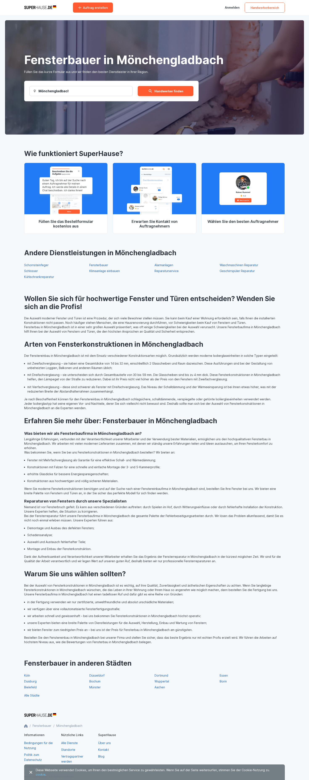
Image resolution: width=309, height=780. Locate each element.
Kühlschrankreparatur (39, 277)
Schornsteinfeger (36, 265)
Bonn (223, 681)
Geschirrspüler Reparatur (237, 271)
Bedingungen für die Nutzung (38, 745)
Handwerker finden (168, 91)
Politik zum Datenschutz (33, 757)
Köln (27, 675)
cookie (40, 774)
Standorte (68, 749)
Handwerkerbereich (265, 7)
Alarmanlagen (163, 265)
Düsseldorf (96, 675)
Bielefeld (30, 687)
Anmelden (232, 7)
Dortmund (161, 675)
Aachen (159, 687)
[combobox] (53, 91)
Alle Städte (32, 695)
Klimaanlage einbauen (104, 271)
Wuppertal (161, 681)
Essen (224, 675)
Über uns (104, 743)
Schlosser (31, 271)
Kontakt (103, 749)
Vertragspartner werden (72, 759)
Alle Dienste (69, 743)
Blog (101, 756)
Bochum (94, 681)
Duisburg (30, 681)
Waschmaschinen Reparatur (239, 265)
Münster (95, 687)
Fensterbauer (98, 265)
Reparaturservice (166, 271)
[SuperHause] (40, 7)
